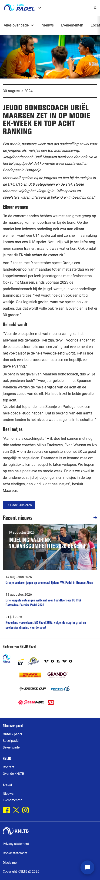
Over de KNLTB (13, 773)
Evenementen (72, 25)
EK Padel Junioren (19, 505)
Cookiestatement (15, 853)
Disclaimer (10, 862)
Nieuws (48, 25)
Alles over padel (17, 25)
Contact (8, 767)
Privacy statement (16, 844)
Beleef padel (11, 747)
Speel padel (11, 740)
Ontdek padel (12, 734)
